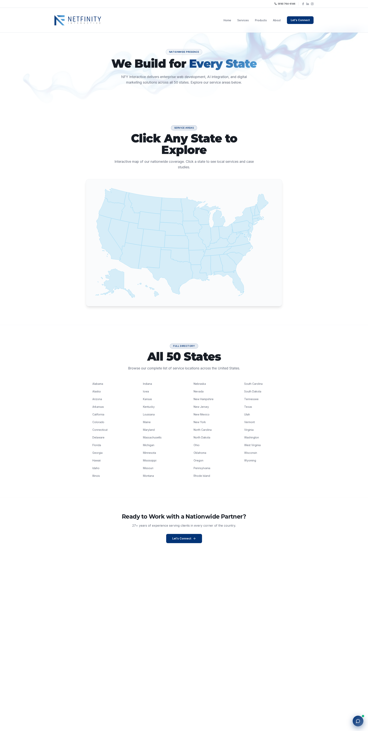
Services (243, 20)
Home (227, 20)
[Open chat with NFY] (358, 721)
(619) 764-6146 (286, 3)
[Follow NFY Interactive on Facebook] (303, 3)
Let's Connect (300, 20)
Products (261, 20)
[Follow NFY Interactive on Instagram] (312, 3)
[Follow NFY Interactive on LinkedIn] (307, 3)
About (277, 20)
